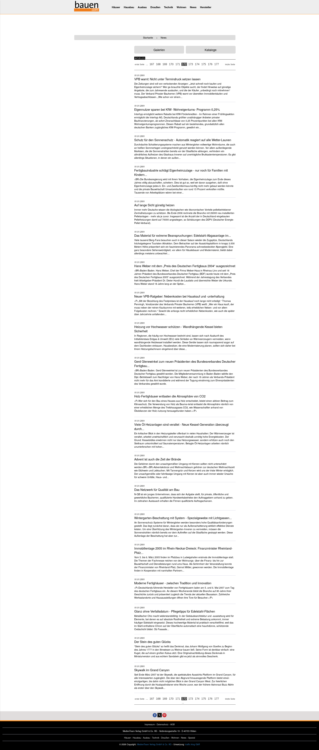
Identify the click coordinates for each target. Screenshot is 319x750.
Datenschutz (162, 724)
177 (216, 64)
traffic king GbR (192, 744)
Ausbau (142, 7)
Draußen (155, 7)
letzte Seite (230, 64)
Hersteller (205, 7)
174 (197, 64)
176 (210, 64)
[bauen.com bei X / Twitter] (160, 715)
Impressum (150, 724)
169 (164, 64)
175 (203, 64)
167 (152, 64)
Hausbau (129, 7)
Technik (168, 7)
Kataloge (210, 50)
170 (171, 64)
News (193, 7)
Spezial (191, 737)
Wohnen (181, 7)
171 (177, 64)
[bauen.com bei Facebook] (155, 715)
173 (190, 64)
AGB (172, 724)
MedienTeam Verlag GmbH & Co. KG (154, 744)
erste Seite (139, 64)
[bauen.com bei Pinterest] (164, 715)
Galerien (159, 50)
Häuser (116, 7)
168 (158, 64)
